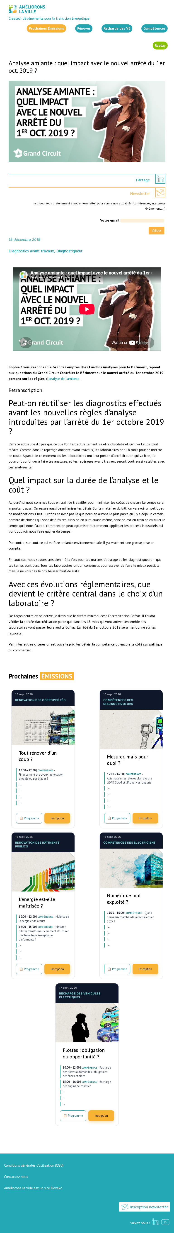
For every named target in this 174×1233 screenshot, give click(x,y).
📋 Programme (29, 818)
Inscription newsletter (148, 1207)
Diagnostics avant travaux (31, 250)
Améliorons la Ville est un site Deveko (33, 1188)
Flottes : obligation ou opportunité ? (84, 1053)
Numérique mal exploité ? (124, 898)
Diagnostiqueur (69, 250)
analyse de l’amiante (64, 378)
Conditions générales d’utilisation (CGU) (33, 1165)
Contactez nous (16, 1176)
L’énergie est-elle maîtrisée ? (37, 902)
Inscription (57, 818)
